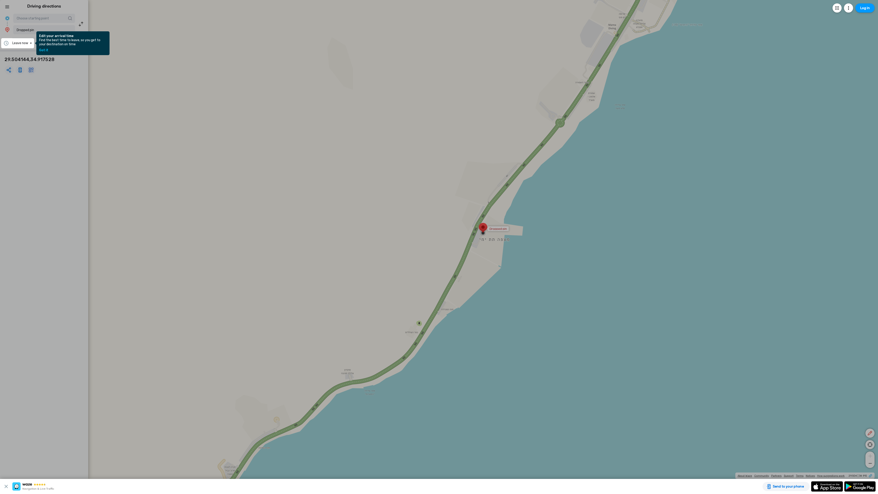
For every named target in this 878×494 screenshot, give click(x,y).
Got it (43, 50)
